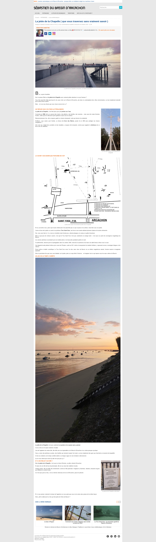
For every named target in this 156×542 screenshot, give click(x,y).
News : (36, 1)
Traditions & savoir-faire (84, 527)
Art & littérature (107, 527)
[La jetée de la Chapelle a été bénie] (110, 460)
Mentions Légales (39, 538)
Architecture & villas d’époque (69, 527)
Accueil (37, 13)
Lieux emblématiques (54, 17)
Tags (43, 539)
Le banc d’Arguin (49, 521)
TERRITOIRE (71, 13)
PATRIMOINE (45, 13)
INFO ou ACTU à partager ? (84, 13)
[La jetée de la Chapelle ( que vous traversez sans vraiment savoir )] (78, 258)
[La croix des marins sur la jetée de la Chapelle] (110, 109)
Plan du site (38, 539)
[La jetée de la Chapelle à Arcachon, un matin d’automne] (78, 40)
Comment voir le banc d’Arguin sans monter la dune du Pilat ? (77, 522)
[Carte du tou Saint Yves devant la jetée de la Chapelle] (78, 158)
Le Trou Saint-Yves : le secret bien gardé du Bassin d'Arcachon (106, 522)
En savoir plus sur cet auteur (107, 30)
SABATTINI (46, 537)
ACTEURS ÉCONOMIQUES (58, 13)
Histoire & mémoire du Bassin (52, 527)
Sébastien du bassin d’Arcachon (59, 8)
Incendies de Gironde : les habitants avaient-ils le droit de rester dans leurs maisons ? (60, 1)
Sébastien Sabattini (42, 27)
